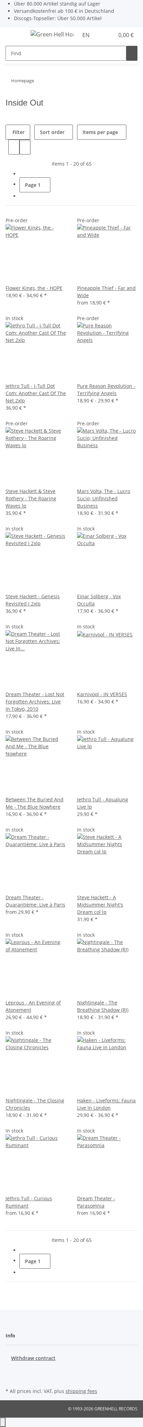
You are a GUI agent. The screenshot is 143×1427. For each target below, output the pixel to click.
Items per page (100, 132)
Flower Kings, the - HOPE (34, 288)
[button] (101, 35)
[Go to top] (3, 1422)
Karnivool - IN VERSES (102, 694)
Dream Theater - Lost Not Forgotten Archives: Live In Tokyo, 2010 (35, 701)
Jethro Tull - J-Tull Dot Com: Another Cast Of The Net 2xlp (36, 393)
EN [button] (86, 35)
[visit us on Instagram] (11, 1378)
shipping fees (81, 1391)
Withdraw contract (33, 1358)
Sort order (52, 132)
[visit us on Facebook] (11, 1370)
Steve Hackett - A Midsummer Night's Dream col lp (100, 904)
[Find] (131, 53)
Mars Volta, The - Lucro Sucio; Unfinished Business (103, 498)
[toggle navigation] (14, 35)
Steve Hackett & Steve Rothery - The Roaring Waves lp (31, 498)
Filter (18, 132)
